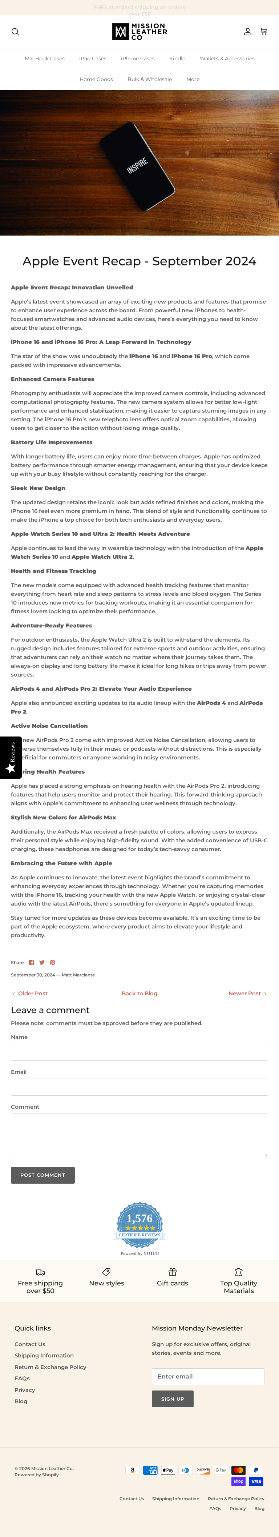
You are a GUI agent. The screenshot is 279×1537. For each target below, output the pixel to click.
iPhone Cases (138, 58)
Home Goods (96, 79)
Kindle (177, 58)
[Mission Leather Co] (140, 32)
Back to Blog (139, 993)
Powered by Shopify (37, 1474)
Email (19, 1071)
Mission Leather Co (52, 1468)
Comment (25, 1106)
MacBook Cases (45, 58)
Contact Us (30, 1344)
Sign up (172, 1399)
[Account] (246, 31)
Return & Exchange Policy (50, 1367)
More (192, 79)
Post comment (42, 1175)
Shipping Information (44, 1355)
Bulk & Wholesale (150, 79)
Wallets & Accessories (227, 58)
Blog (21, 1401)
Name (19, 1037)
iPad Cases (92, 58)
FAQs (22, 1378)
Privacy (25, 1389)
